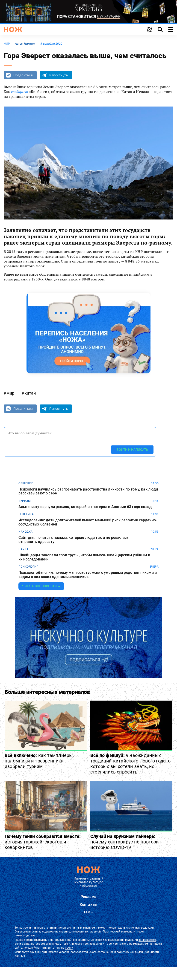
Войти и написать (132, 449)
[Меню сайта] (170, 29)
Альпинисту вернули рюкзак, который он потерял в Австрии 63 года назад (85, 507)
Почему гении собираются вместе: (43, 842)
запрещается (147, 939)
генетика (26, 514)
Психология (28, 566)
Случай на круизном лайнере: (125, 842)
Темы (88, 912)
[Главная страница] (13, 29)
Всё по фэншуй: (130, 764)
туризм (24, 500)
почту (69, 947)
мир (7, 43)
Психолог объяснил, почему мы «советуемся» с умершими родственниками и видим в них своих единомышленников (87, 575)
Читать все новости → (41, 586)
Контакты (88, 904)
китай (30, 393)
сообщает (19, 91)
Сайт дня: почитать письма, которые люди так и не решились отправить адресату (73, 540)
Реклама (88, 897)
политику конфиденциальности (138, 952)
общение (25, 483)
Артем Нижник (25, 43)
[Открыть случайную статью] (149, 29)
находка (25, 531)
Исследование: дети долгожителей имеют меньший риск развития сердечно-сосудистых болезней (87, 522)
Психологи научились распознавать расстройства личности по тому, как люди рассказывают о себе (88, 491)
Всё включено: (39, 761)
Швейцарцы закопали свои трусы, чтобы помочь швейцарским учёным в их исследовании (84, 557)
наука (23, 549)
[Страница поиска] (160, 29)
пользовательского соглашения (92, 952)
